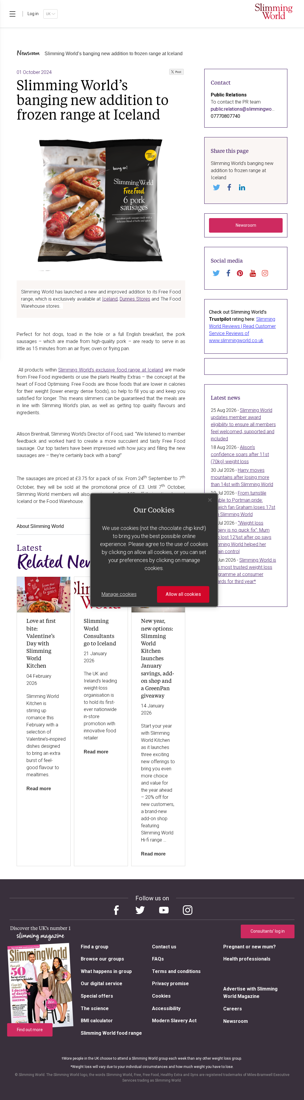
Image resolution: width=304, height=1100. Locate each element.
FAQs (158, 959)
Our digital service (101, 983)
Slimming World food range (111, 1033)
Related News (59, 562)
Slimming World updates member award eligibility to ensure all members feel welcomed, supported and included (243, 424)
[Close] (209, 500)
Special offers (97, 996)
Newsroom (28, 53)
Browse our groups (102, 959)
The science (95, 1008)
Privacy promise (170, 983)
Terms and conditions (176, 971)
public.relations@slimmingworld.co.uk (250, 109)
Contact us (164, 947)
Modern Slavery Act (174, 1020)
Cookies (161, 996)
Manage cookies (119, 594)
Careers (232, 1009)
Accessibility (166, 1008)
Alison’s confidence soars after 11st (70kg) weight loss (240, 454)
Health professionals (246, 959)
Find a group (94, 947)
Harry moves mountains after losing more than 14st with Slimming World (242, 477)
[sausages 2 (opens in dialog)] (101, 198)
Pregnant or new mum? (249, 947)
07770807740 (225, 116)
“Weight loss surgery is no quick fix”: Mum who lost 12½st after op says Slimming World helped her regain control (241, 537)
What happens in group (106, 971)
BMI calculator (97, 1020)
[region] (176, 73)
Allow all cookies (183, 594)
